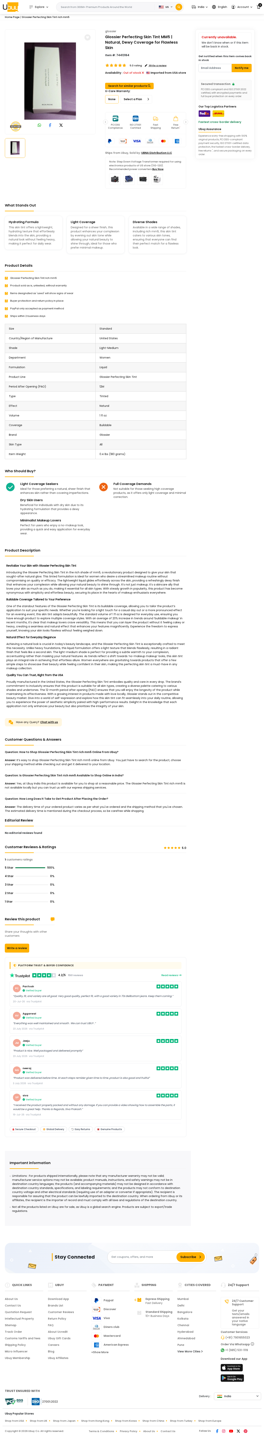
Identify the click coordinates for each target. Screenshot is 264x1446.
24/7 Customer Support (243, 1302)
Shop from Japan (64, 1421)
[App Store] (232, 1369)
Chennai (183, 1325)
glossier (110, 31)
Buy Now (158, 169)
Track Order (13, 1332)
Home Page (12, 17)
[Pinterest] (245, 1431)
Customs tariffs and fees (22, 1338)
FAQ (51, 1325)
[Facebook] (218, 1431)
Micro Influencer (16, 1351)
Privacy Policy (128, 1431)
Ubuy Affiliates (58, 1358)
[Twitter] (238, 1431)
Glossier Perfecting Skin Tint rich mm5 (45, 17)
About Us (11, 1299)
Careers (53, 1345)
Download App (58, 1299)
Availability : (114, 73)
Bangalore (184, 1312)
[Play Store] (232, 1379)
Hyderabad (185, 1332)
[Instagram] (224, 1431)
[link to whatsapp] (39, 125)
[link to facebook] (50, 125)
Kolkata (182, 1319)
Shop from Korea (126, 1421)
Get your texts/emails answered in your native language (241, 1317)
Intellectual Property (19, 1319)
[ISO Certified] (43, 1401)
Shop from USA (14, 1421)
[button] (200, 7)
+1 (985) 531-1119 (236, 1350)
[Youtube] (231, 1431)
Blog (51, 1351)
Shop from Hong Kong (95, 1421)
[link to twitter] (61, 125)
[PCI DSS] (14, 1401)
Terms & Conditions (101, 1431)
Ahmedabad (186, 1338)
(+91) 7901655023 (237, 1337)
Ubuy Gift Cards (59, 1338)
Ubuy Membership (17, 1358)
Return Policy (57, 1319)
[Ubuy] (10, 7)
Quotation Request (18, 1312)
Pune (180, 1345)
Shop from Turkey (181, 1421)
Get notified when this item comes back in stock (225, 58)
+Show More (100, 1352)
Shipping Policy (15, 1345)
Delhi (180, 1305)
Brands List (55, 1305)
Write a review (17, 948)
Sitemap (10, 1325)
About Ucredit (58, 1332)
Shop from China (153, 1421)
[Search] (178, 7)
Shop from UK (38, 1421)
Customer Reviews (61, 1312)
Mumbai (183, 1299)
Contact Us (13, 1305)
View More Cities (189, 1351)
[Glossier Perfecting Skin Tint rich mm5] (50, 81)
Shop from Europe (209, 1421)
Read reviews (170, 975)
